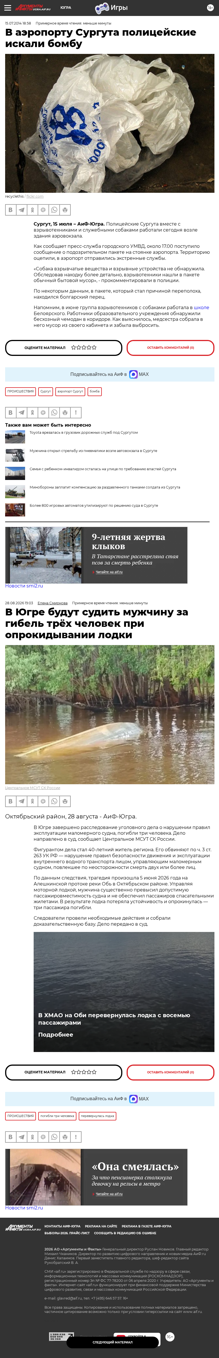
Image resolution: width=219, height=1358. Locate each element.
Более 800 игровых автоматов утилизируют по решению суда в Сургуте (94, 505)
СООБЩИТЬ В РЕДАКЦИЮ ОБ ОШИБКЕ (125, 1233)
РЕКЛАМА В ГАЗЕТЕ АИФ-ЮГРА (146, 1226)
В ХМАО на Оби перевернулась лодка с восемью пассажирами (114, 1019)
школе (201, 307)
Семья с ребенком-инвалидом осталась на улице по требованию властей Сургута (103, 469)
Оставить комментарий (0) (170, 348)
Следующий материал (113, 1342)
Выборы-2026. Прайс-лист (67, 1233)
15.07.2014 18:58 (18, 23)
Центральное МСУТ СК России (32, 788)
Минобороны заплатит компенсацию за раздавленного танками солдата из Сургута (105, 487)
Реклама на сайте (101, 1226)
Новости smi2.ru (24, 586)
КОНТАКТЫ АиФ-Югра (62, 1226)
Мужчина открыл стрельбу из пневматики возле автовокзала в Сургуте (93, 451)
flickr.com (35, 196)
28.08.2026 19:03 (19, 603)
